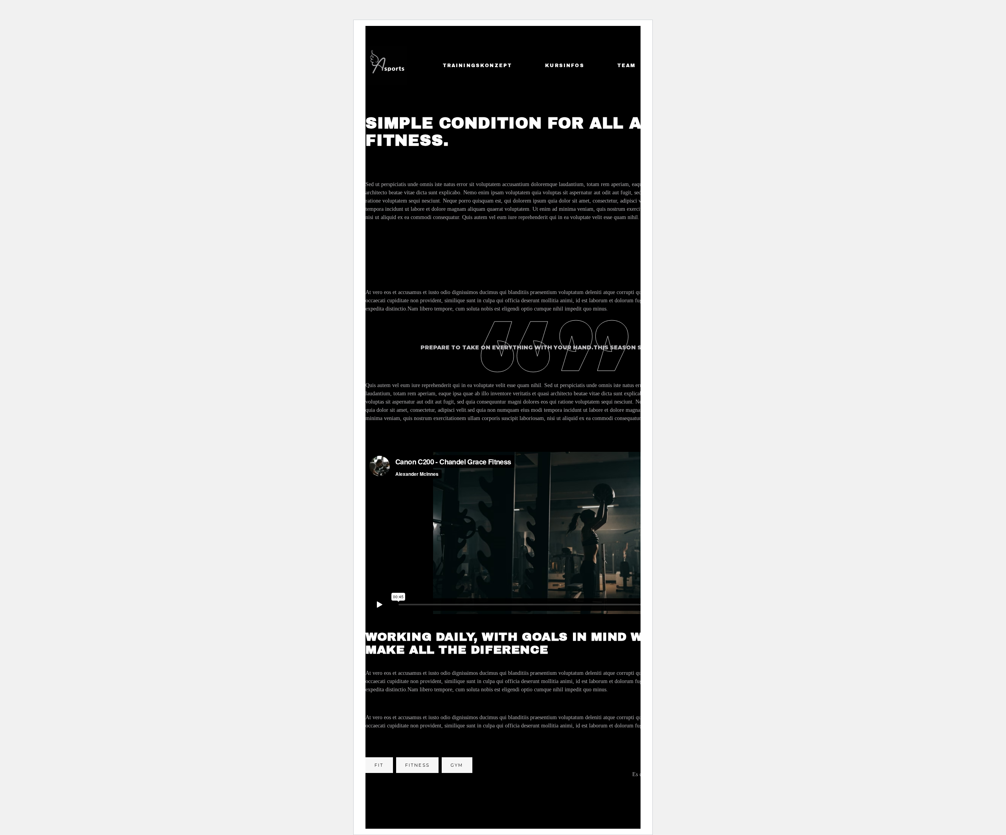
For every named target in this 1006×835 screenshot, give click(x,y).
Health (500, 158)
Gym (457, 765)
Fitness (417, 765)
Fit (379, 765)
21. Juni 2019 (450, 158)
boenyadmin (393, 157)
